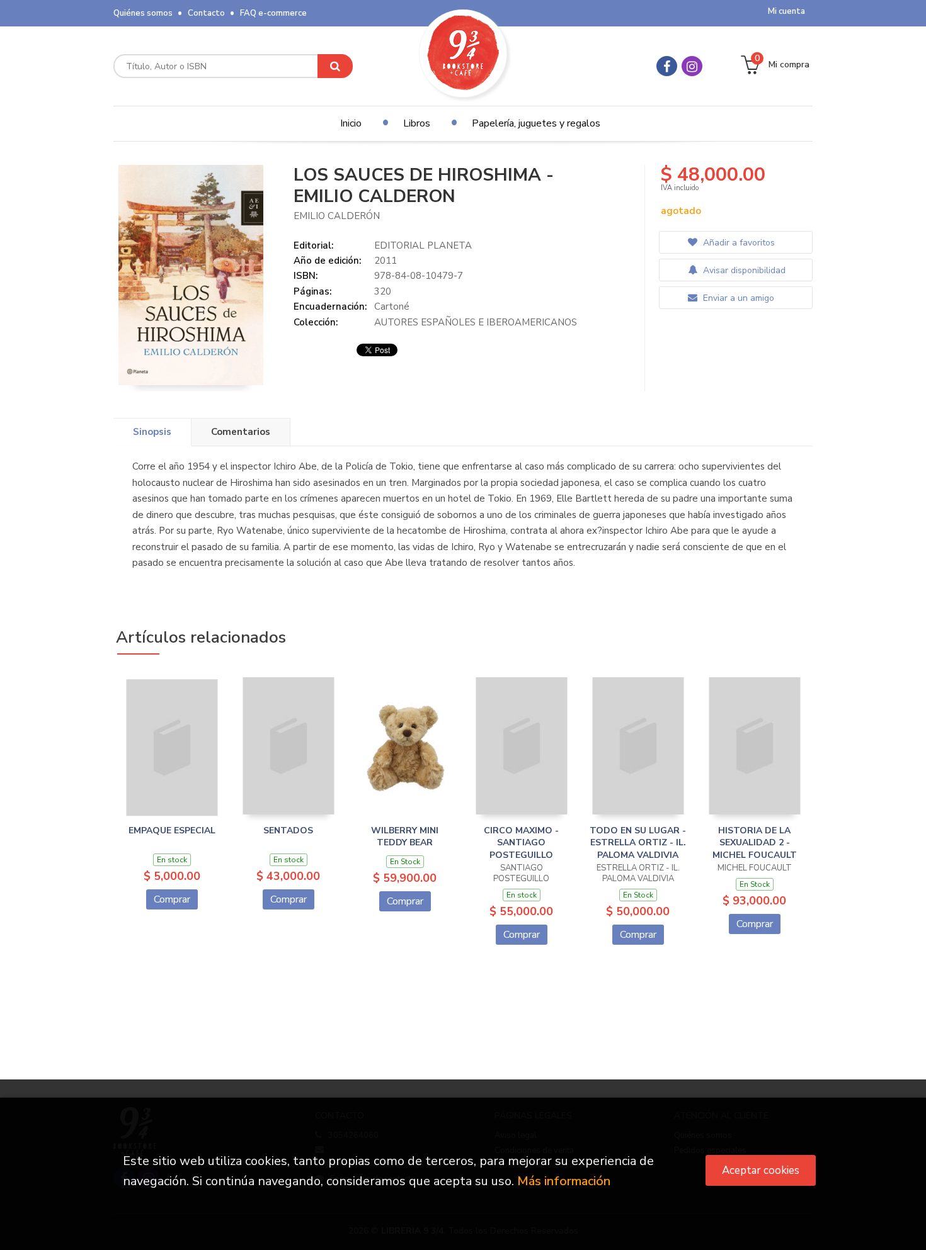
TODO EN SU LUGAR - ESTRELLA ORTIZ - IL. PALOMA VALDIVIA (638, 843)
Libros (416, 123)
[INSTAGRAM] (692, 66)
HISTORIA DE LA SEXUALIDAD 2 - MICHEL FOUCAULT (754, 843)
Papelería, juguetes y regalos (536, 123)
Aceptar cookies (760, 1170)
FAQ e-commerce (273, 13)
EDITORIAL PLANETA (423, 245)
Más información (563, 1181)
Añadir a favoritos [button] (737, 243)
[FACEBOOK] (666, 66)
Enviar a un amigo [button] (737, 298)
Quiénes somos (143, 13)
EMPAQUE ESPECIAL (172, 830)
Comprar (172, 899)
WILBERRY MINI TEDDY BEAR (404, 837)
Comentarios (240, 431)
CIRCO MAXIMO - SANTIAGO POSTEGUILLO (521, 843)
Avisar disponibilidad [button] (743, 270)
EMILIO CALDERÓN (337, 216)
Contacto (206, 13)
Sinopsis (152, 431)
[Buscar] (335, 66)
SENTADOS (288, 830)
